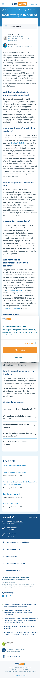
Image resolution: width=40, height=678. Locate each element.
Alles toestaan (20, 350)
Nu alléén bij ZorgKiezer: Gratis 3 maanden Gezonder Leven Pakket (20, 483)
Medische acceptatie (11, 503)
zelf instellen (28, 343)
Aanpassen (19, 357)
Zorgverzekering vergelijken (8, 10)
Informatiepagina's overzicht (12, 10)
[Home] (3, 10)
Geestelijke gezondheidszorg (14, 472)
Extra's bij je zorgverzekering (14, 465)
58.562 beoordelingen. (8, 588)
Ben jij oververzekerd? (11, 494)
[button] (11, 534)
